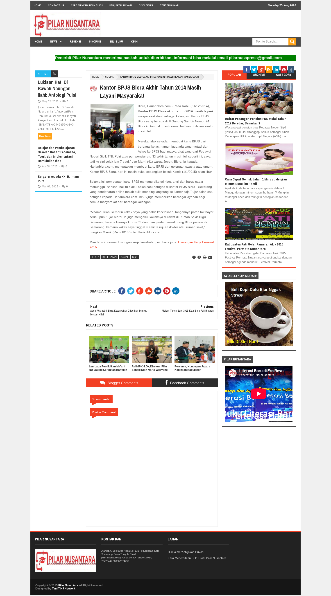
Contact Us (56, 5)
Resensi (75, 41)
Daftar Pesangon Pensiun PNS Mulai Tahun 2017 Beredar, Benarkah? (255, 121)
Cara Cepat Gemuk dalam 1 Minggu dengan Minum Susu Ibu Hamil (256, 181)
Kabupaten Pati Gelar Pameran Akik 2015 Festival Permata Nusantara (254, 246)
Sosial (109, 77)
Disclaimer (146, 5)
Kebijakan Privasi (120, 5)
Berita (95, 257)
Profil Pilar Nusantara (212, 558)
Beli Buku (116, 41)
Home (37, 5)
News (53, 41)
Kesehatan (109, 257)
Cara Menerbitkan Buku (87, 5)
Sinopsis (95, 41)
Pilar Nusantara (68, 585)
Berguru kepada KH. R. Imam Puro (58, 178)
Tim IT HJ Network (63, 588)
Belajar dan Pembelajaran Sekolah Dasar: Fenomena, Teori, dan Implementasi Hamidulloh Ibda (57, 154)
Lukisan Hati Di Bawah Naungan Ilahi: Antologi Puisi (57, 88)
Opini (134, 41)
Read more (44, 136)
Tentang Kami (169, 5)
